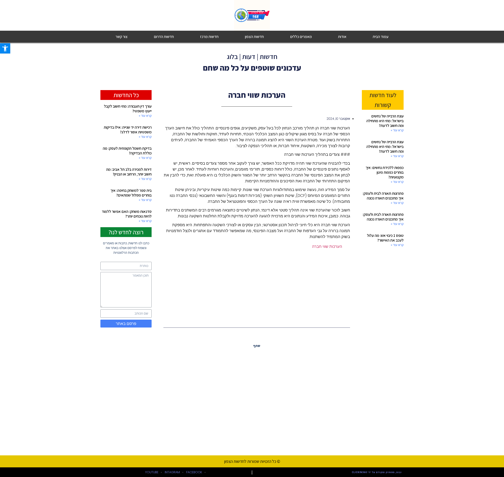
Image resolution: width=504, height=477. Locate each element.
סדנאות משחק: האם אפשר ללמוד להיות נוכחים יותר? (127, 214)
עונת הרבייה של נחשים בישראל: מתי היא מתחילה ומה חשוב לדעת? (385, 120)
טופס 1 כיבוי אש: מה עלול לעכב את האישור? (385, 238)
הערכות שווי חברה (327, 246)
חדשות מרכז (209, 36)
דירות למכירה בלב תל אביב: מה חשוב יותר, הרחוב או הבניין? (129, 172)
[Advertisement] (256, 284)
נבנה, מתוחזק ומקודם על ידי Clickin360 (377, 472)
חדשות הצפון (254, 36)
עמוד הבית (380, 36)
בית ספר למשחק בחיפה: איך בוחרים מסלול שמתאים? (131, 193)
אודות (342, 36)
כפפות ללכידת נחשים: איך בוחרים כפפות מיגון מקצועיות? (385, 172)
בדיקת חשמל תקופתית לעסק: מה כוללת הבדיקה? (127, 151)
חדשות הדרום (164, 36)
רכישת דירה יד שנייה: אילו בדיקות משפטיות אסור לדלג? (128, 130)
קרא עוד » (397, 130)
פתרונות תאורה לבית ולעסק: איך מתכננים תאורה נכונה (383, 196)
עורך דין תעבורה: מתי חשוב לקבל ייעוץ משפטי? (128, 108)
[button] (349, 355)
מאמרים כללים (301, 36)
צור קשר (122, 36)
